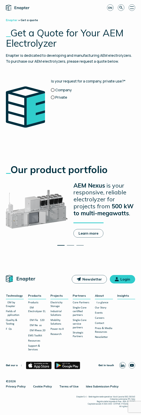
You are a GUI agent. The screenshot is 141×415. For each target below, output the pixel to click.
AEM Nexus (35, 325)
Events (99, 312)
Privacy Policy (16, 386)
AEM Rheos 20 (36, 330)
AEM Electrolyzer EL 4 (37, 311)
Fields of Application (12, 313)
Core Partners (81, 302)
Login (125, 279)
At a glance (101, 302)
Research (56, 334)
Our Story (100, 307)
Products (34, 295)
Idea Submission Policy (102, 386)
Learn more (88, 233)
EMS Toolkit (35, 335)
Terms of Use (69, 386)
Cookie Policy (42, 386)
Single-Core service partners (79, 324)
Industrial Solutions (56, 313)
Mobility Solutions (55, 322)
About (99, 295)
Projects (56, 295)
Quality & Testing (11, 322)
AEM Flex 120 (36, 320)
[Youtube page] (132, 365)
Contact (99, 323)
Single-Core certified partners (79, 311)
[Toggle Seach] (121, 7)
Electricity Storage (56, 304)
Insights (123, 295)
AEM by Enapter (10, 304)
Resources (34, 340)
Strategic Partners (78, 334)
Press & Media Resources (103, 330)
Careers (99, 318)
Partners (79, 295)
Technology (14, 295)
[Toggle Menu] (132, 7)
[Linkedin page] (122, 365)
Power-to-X (57, 329)
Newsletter (92, 279)
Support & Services (34, 347)
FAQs (9, 329)
